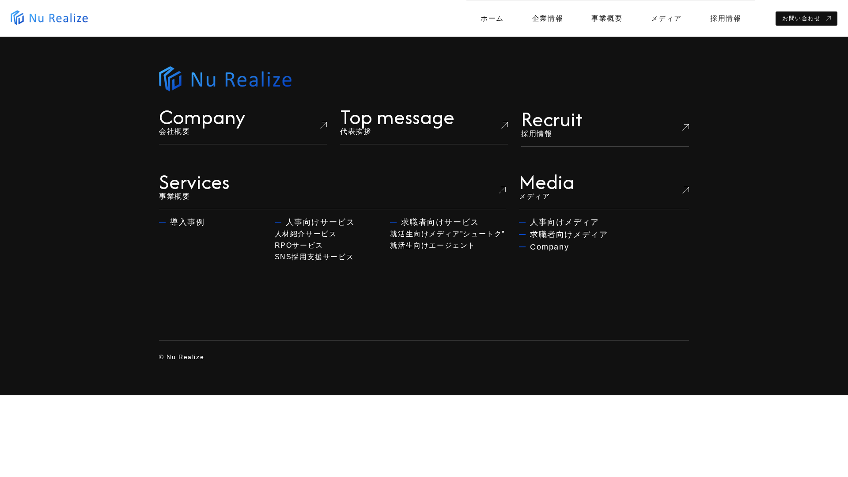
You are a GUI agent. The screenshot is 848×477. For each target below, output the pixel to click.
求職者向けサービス (440, 222)
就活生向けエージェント (433, 245)
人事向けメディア (564, 222)
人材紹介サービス (306, 234)
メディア (666, 18)
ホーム (492, 18)
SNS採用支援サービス (314, 257)
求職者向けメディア (569, 234)
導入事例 (187, 222)
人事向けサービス (320, 222)
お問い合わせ (801, 18)
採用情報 (725, 18)
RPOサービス (299, 245)
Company (549, 246)
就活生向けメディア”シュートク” (447, 234)
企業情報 (547, 18)
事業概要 (606, 18)
